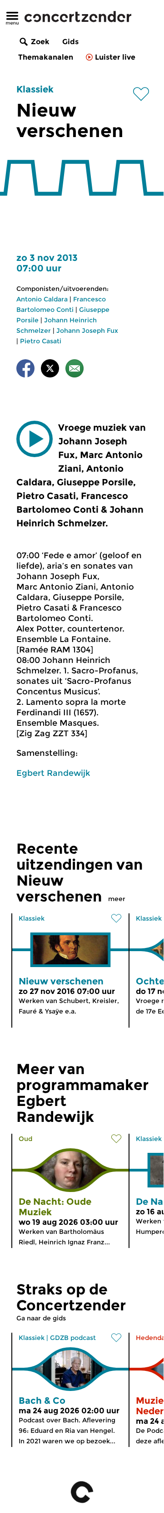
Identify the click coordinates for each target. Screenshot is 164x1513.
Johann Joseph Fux (87, 330)
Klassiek (35, 89)
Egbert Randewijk (53, 773)
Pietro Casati (40, 341)
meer (116, 899)
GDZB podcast (73, 1338)
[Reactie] (74, 370)
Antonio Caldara (42, 299)
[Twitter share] (50, 370)
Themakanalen (45, 57)
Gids (70, 41)
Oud (25, 1139)
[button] (34, 439)
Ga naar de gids (41, 1318)
